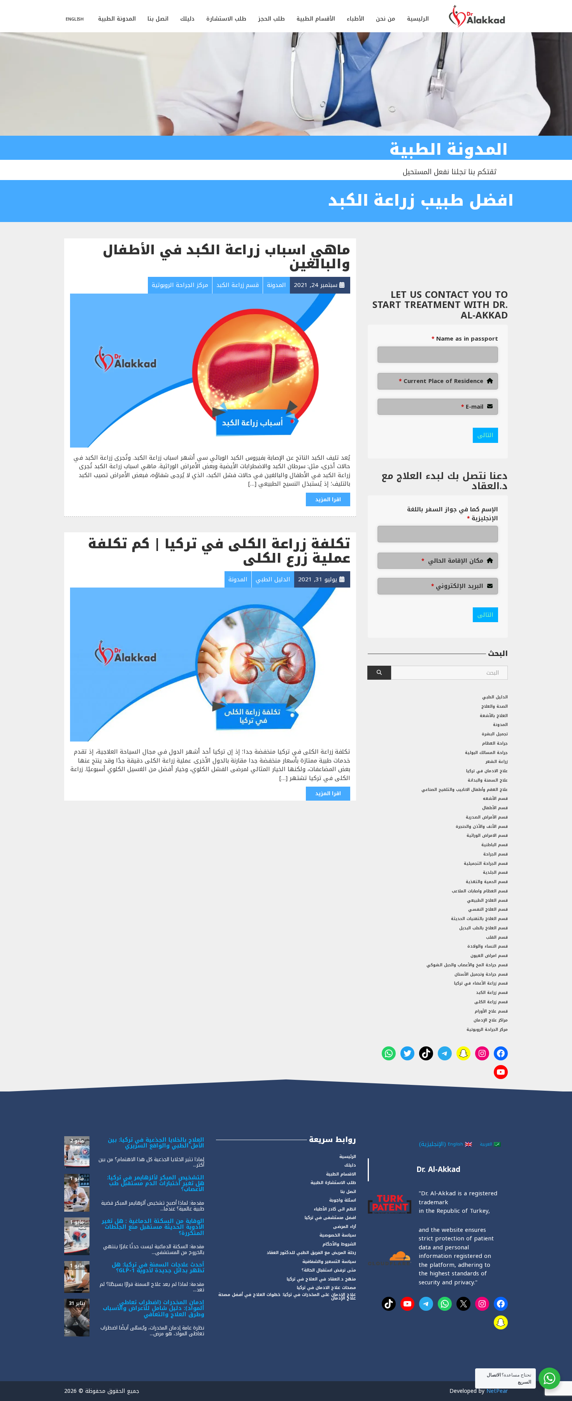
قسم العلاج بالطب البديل (483, 928)
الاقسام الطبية (341, 1174)
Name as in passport (465, 338)
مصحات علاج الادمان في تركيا (326, 1288)
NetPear (497, 1391)
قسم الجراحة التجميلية (486, 863)
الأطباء (355, 19)
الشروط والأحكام (339, 1244)
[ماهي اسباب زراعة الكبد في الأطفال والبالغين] (210, 370)
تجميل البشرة (495, 734)
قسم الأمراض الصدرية (487, 817)
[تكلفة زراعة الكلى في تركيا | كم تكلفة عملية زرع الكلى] (210, 664)
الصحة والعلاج (494, 706)
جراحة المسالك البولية (486, 752)
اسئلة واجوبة (342, 1200)
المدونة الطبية (117, 19)
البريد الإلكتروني (457, 586)
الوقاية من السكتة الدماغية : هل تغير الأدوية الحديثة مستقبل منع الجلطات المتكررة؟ (153, 1227)
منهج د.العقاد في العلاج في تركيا (321, 1279)
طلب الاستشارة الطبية (333, 1183)
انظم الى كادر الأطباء (335, 1209)
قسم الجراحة (495, 854)
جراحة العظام (495, 743)
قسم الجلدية (495, 872)
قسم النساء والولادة (487, 946)
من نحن (385, 19)
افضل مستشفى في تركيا (330, 1218)
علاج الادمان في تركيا (487, 771)
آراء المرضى (344, 1227)
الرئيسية (418, 19)
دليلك (187, 19)
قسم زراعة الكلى (491, 1002)
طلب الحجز (271, 19)
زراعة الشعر (497, 761)
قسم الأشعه (495, 798)
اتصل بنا (157, 19)
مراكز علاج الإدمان (491, 1020)
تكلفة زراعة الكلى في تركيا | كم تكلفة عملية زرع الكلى (219, 551)
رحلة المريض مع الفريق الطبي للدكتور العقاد (311, 1253)
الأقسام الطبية (316, 19)
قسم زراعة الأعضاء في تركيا (481, 983)
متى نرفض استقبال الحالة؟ (329, 1270)
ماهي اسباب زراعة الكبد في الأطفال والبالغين (226, 257)
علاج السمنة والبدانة (488, 780)
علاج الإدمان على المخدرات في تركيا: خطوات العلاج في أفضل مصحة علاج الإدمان (287, 1296)
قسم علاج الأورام (491, 1011)
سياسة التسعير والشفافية (329, 1262)
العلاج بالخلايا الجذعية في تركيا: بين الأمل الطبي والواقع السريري (156, 1143)
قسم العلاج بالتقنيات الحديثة (479, 918)
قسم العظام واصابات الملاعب (480, 891)
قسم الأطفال (495, 808)
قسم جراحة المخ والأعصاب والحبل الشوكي (467, 965)
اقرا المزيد (328, 499)
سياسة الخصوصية (337, 1235)
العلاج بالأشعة (494, 715)
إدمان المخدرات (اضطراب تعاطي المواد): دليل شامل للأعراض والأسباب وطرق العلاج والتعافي (153, 1308)
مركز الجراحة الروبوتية (487, 1029)
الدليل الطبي (495, 697)
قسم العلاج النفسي (488, 909)
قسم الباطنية (494, 844)
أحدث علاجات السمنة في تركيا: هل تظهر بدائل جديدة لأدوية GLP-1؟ (158, 1267)
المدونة (500, 724)
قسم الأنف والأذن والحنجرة (482, 826)
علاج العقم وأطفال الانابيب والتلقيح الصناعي (464, 789)
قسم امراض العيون (489, 955)
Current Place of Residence (441, 381)
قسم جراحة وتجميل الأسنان (481, 974)
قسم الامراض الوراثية (487, 835)
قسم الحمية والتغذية (487, 881)
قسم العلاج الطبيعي (487, 900)
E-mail (472, 406)
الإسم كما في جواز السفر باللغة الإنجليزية (452, 514)
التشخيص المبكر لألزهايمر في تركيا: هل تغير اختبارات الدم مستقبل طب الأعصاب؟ (155, 1183)
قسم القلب (497, 937)
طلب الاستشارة (226, 19)
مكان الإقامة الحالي (452, 560)
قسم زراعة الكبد (492, 992)
